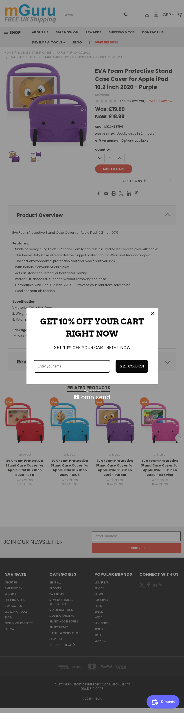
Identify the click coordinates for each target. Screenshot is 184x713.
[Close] (152, 313)
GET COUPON (132, 366)
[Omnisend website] (92, 394)
